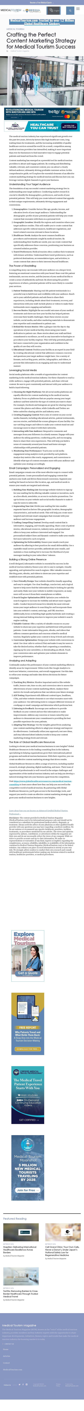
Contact (6, 1363)
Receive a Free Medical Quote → (42, 2)
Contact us (9, 1344)
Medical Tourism (77, 58)
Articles (6, 1356)
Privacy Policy (58, 1385)
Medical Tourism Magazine (19, 51)
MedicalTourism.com (12, 1370)
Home (5, 1349)
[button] (78, 9)
